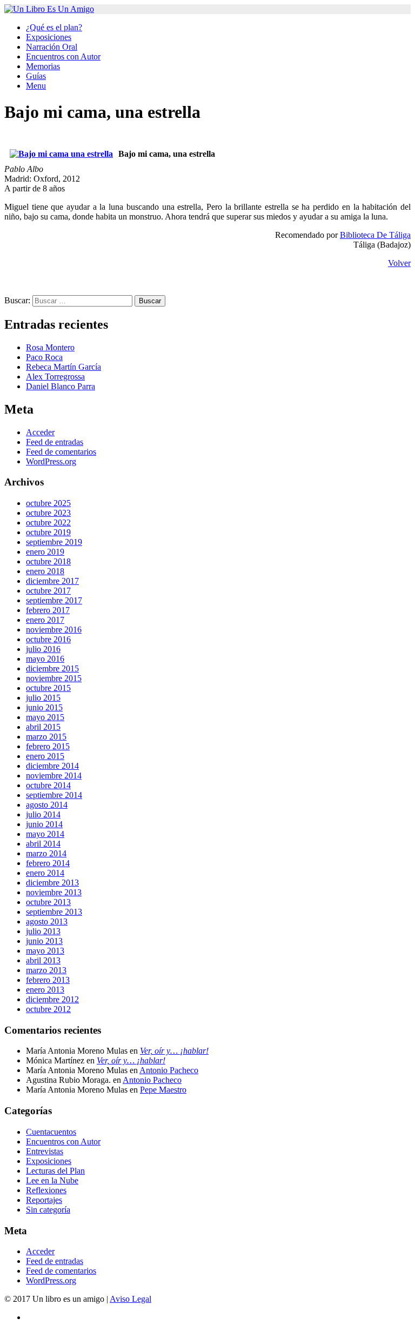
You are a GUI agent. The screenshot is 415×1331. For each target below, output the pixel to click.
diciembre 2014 (52, 765)
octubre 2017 (48, 590)
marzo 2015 (46, 736)
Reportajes (44, 1199)
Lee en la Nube (52, 1180)
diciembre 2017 (52, 580)
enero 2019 (45, 551)
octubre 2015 (48, 688)
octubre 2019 (48, 532)
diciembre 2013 (52, 882)
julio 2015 (43, 697)
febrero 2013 (48, 979)
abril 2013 (43, 960)
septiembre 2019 (54, 542)
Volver (399, 263)
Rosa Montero (50, 347)
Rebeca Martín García (63, 366)
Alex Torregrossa (55, 376)
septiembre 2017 (54, 600)
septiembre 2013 (54, 911)
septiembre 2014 (54, 795)
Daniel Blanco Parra (60, 386)
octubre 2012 (48, 1009)
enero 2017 (45, 619)
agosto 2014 (47, 804)
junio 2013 (44, 941)
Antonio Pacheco (168, 1070)
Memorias (43, 66)
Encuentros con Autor (63, 56)
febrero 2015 (48, 746)
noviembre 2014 (54, 775)
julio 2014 (43, 814)
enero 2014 (45, 872)
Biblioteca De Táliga (375, 234)
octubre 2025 (48, 503)
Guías (36, 76)
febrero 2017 (48, 610)
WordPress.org (51, 461)
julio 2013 (43, 931)
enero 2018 (45, 571)
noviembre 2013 (54, 892)
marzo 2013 (46, 970)
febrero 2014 (48, 863)
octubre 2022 (48, 522)
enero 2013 (45, 989)
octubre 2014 (48, 785)
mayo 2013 (45, 950)
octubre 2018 (48, 561)
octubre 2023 (48, 512)
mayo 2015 (45, 717)
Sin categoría (48, 1209)
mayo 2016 (45, 658)
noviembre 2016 (54, 629)
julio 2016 (43, 649)
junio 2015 (44, 707)
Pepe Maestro (163, 1089)
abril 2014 (43, 843)
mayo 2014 (45, 833)
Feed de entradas (54, 442)
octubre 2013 (48, 902)
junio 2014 (44, 824)
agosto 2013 (47, 921)
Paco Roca (44, 357)
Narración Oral (51, 46)
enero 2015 (45, 756)
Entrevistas (44, 1151)
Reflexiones (46, 1190)
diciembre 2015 (52, 668)
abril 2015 (43, 726)
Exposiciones (48, 37)
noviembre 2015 (54, 678)
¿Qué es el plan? (54, 27)
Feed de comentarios (61, 451)
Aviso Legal (130, 1298)
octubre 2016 (48, 639)
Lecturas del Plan (55, 1170)
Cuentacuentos (51, 1131)
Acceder (40, 432)
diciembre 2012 (52, 999)
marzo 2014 (46, 853)
